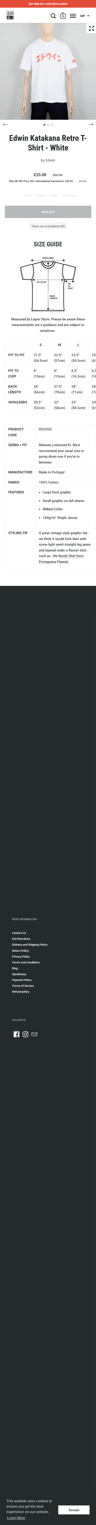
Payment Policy (21, 980)
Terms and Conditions (26, 962)
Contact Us (19, 933)
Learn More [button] (16, 1518)
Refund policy (20, 991)
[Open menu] (73, 15)
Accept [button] (74, 1510)
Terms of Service (23, 985)
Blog (15, 968)
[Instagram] (25, 1034)
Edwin (50, 160)
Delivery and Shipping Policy (29, 944)
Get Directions (21, 938)
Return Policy (20, 950)
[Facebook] (16, 1034)
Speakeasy (19, 974)
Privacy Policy (21, 956)
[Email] (34, 1034)
